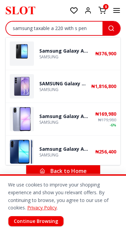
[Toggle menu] (117, 10)
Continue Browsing (36, 221)
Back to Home (68, 171)
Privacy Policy (42, 207)
